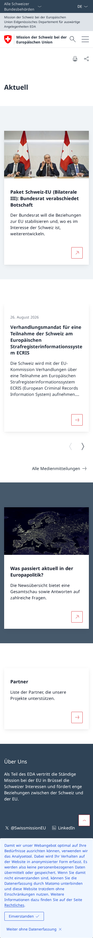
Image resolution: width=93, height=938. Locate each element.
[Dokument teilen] (86, 58)
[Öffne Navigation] (85, 39)
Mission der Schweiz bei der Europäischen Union (41, 39)
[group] (46, 368)
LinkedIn (66, 828)
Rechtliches (14, 905)
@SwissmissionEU (28, 828)
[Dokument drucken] (75, 58)
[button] (84, 820)
